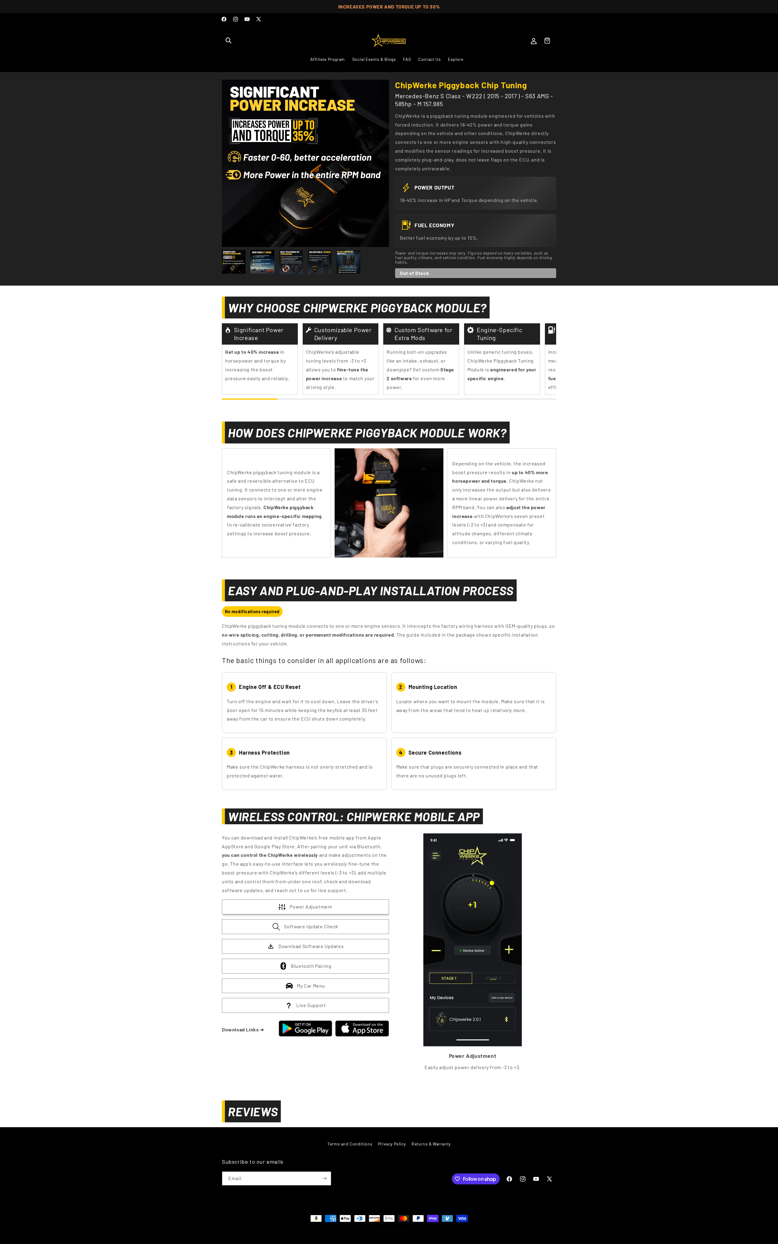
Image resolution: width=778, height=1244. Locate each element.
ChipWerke (396, 1230)
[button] (228, 40)
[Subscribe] (324, 1178)
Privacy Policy (392, 1143)
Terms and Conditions (349, 1143)
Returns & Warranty (431, 1143)
